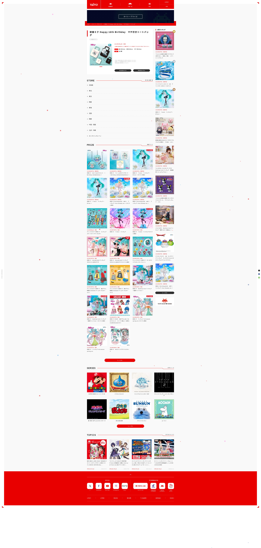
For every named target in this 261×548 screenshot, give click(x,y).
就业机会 (116, 498)
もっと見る (120, 360)
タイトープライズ (97, 24)
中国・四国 (92, 124)
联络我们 (172, 498)
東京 (90, 96)
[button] (101, 66)
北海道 (91, 85)
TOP (88, 24)
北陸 (90, 113)
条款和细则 (158, 498)
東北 (90, 90)
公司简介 (167, 2)
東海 (90, 107)
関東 (90, 102)
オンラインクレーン (95, 136)
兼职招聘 (129, 498)
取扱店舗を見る (123, 70)
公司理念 (102, 498)
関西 (90, 119)
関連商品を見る (141, 70)
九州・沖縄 (92, 130)
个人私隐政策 (143, 498)
